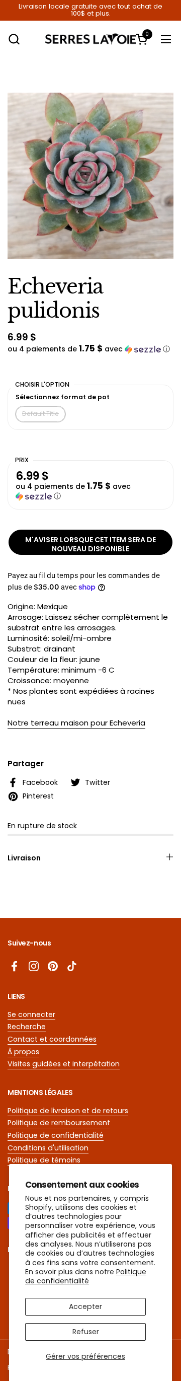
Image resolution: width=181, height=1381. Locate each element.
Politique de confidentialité (85, 1276)
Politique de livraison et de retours (68, 1111)
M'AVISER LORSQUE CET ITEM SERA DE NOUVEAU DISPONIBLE (90, 544)
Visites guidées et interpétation (64, 1064)
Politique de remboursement (59, 1123)
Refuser (85, 1332)
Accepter (85, 1306)
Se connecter (31, 1014)
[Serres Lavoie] (90, 39)
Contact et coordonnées (52, 1039)
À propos (23, 1052)
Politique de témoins (44, 1160)
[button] (14, 39)
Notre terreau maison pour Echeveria (76, 722)
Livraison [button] (24, 858)
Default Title (40, 413)
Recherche (27, 1027)
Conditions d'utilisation (48, 1148)
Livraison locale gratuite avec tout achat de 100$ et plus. (90, 10)
